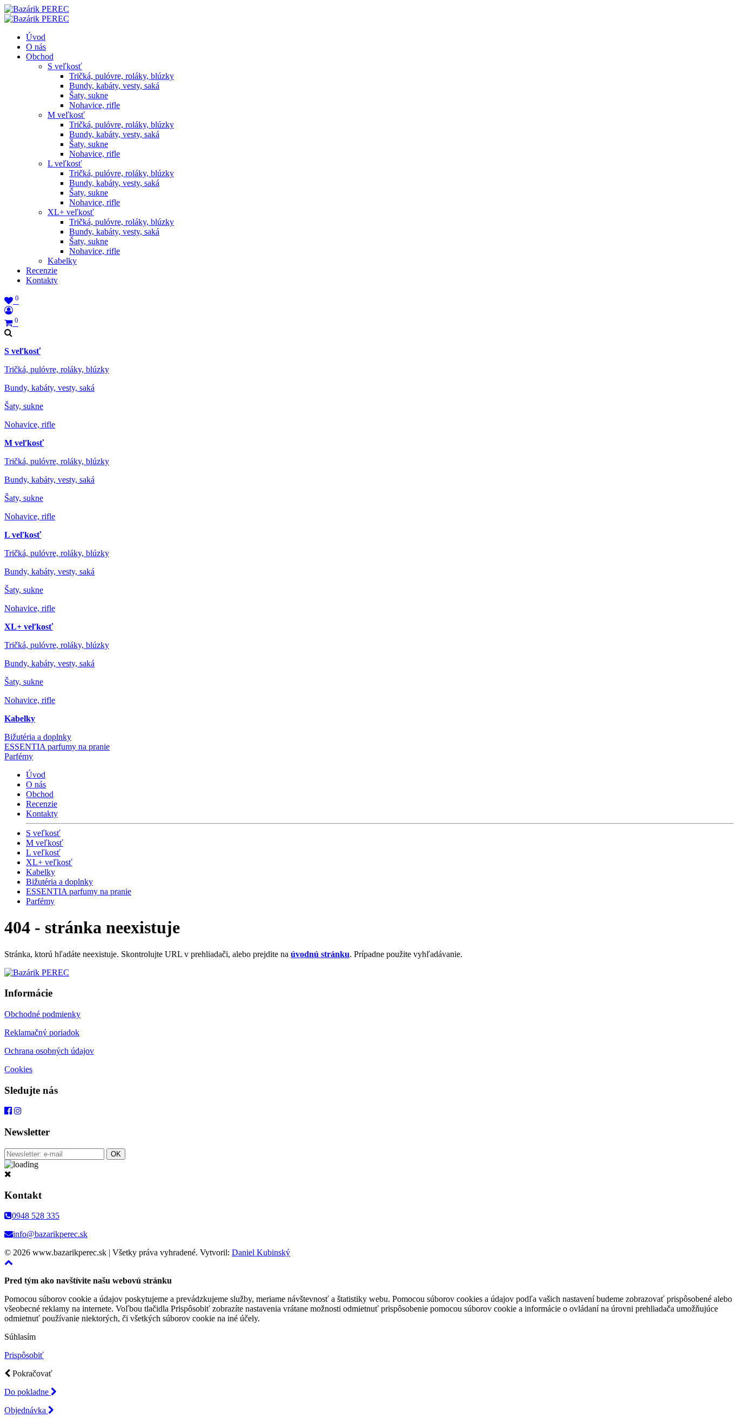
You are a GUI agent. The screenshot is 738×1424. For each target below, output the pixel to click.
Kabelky (62, 260)
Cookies (18, 1069)
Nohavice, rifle (94, 105)
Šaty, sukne (88, 95)
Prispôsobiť (24, 1355)
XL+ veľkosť (71, 212)
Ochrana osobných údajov (49, 1050)
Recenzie (41, 270)
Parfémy (18, 756)
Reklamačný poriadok (41, 1032)
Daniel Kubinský (261, 1252)
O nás (36, 46)
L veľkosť (65, 163)
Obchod (39, 56)
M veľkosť (66, 114)
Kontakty (42, 280)
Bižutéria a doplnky (37, 736)
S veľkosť (65, 66)
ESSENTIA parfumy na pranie (57, 746)
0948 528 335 (35, 1215)
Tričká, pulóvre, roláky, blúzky (121, 76)
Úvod (35, 37)
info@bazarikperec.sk (50, 1234)
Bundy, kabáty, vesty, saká (114, 85)
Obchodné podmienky (42, 1014)
